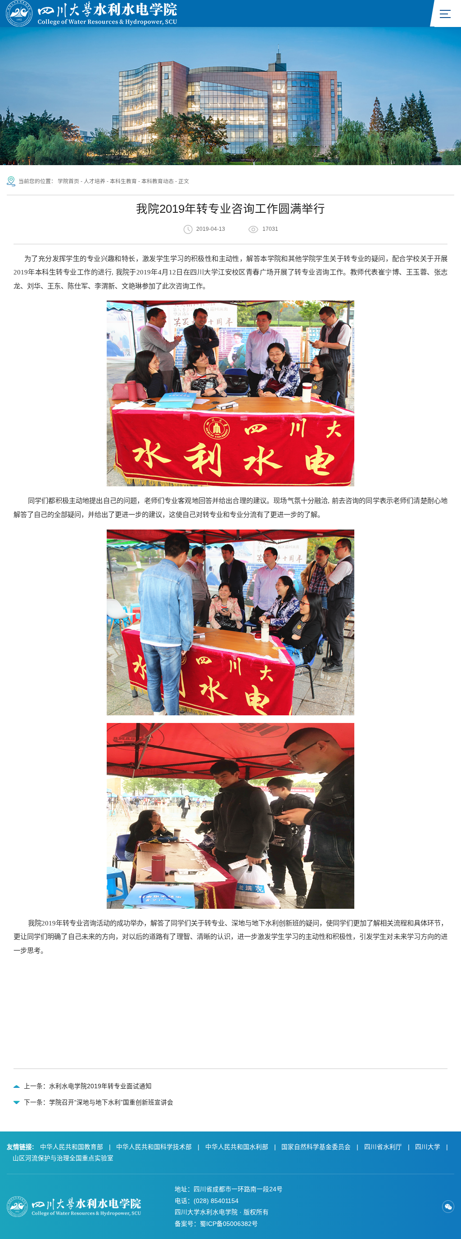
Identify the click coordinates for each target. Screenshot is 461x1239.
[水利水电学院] (91, 12)
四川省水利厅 (383, 1147)
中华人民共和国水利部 (236, 1147)
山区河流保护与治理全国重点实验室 (63, 1158)
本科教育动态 (157, 181)
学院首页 (68, 181)
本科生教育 (123, 181)
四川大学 (427, 1147)
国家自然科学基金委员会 (316, 1147)
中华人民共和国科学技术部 (154, 1147)
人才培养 (94, 181)
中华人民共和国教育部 (71, 1147)
